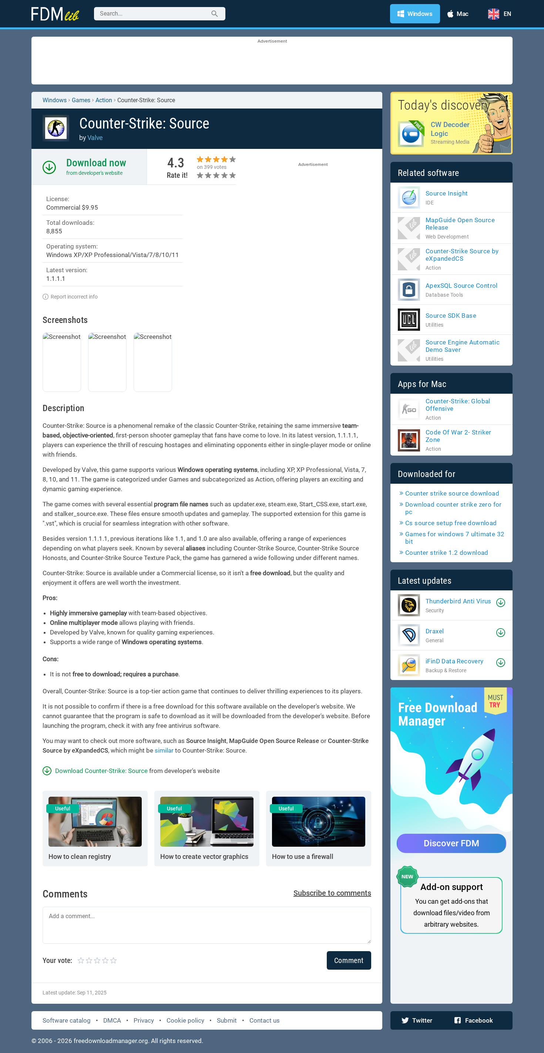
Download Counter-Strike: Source (101, 770)
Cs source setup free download (451, 523)
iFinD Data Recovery (455, 661)
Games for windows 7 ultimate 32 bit (454, 537)
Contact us (264, 1020)
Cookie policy (185, 1020)
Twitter (422, 1020)
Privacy (144, 1020)
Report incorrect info (74, 297)
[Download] (500, 602)
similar (164, 750)
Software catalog (67, 1020)
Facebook (479, 1020)
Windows (55, 100)
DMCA (112, 1020)
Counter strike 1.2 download (446, 552)
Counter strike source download (452, 493)
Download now (96, 163)
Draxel (435, 631)
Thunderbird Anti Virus (458, 601)
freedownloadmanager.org (111, 1040)
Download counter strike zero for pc (453, 508)
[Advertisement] (272, 61)
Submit (227, 1020)
